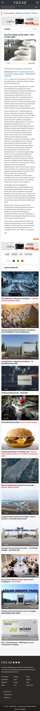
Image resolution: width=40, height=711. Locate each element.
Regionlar (4, 682)
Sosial (15, 679)
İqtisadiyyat (4, 679)
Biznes (28, 677)
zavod (7, 254)
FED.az (6, 79)
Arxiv (15, 685)
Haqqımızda (29, 685)
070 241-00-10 (7, 692)
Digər (27, 682)
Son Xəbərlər (4, 677)
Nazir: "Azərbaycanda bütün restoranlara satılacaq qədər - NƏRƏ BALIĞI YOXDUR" (19, 74)
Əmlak (15, 682)
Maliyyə (16, 677)
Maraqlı (28, 679)
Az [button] (36, 7)
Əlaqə (3, 685)
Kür (21, 254)
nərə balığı (28, 254)
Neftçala (14, 254)
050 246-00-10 (8, 694)
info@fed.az (6, 697)
